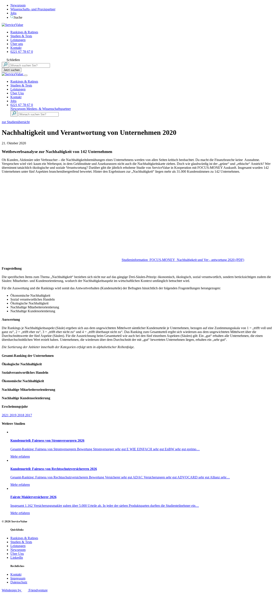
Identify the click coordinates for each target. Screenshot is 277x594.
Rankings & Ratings (24, 32)
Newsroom (18, 5)
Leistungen (18, 40)
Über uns (16, 44)
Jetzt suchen (11, 70)
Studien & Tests (21, 36)
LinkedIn (16, 557)
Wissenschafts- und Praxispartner (32, 9)
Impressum (17, 578)
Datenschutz (18, 582)
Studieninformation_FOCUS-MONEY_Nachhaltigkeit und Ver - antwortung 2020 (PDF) (183, 260)
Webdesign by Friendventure (25, 590)
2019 (13, 415)
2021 (6, 415)
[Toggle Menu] (25, 75)
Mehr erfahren (20, 456)
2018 (21, 415)
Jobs (13, 13)
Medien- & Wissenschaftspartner (48, 109)
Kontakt (15, 48)
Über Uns (17, 93)
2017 (28, 415)
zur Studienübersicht (16, 122)
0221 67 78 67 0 (21, 51)
